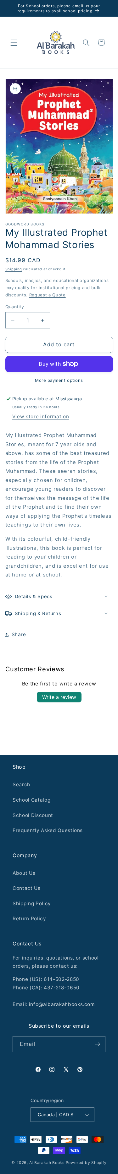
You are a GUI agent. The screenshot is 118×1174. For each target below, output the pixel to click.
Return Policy (29, 919)
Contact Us (27, 888)
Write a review (59, 697)
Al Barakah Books (47, 1162)
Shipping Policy (32, 903)
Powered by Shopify (86, 1162)
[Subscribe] (97, 1044)
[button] (13, 42)
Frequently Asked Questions (48, 830)
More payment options (59, 380)
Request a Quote (47, 294)
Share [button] (19, 634)
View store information (40, 416)
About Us (24, 873)
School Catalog (31, 800)
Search (21, 784)
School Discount (33, 815)
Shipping (13, 269)
